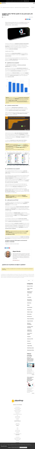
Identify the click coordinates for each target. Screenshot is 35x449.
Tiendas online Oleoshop (30, 327)
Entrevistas (29, 314)
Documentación (17, 431)
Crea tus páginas (17, 409)
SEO (17, 415)
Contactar (17, 432)
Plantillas (17, 418)
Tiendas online (17, 424)
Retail (28, 305)
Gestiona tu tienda (17, 411)
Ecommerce (29, 316)
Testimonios (17, 423)
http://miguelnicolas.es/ (16, 260)
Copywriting (29, 345)
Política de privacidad (17, 438)
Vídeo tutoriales (17, 430)
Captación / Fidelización (29, 330)
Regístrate (3, 268)
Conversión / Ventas (29, 334)
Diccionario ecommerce (29, 300)
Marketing (29, 302)
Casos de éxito (30, 286)
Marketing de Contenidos (29, 292)
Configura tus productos (17, 410)
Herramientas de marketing (17, 414)
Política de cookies (17, 439)
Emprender (29, 309)
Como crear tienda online (17, 433)
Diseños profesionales (17, 408)
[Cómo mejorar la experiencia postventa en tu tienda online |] (30, 385)
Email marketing (30, 318)
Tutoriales (29, 297)
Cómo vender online (29, 289)
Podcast (28, 341)
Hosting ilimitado (17, 416)
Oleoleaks (17, 440)
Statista (26, 72)
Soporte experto (17, 417)
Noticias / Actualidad (29, 324)
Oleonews (29, 343)
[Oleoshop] (2, 3)
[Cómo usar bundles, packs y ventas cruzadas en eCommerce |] (30, 365)
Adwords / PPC (30, 338)
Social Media (29, 307)
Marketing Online (30, 350)
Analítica (29, 336)
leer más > (33, 374)
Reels (16, 215)
